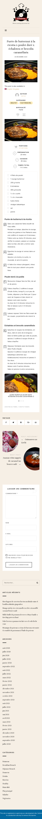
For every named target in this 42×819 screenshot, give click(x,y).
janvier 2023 (7, 663)
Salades (5, 795)
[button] (35, 376)
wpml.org (19, 813)
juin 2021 (6, 711)
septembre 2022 (9, 667)
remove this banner (29, 815)
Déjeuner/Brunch (9, 769)
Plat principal (26, 103)
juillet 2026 (7, 652)
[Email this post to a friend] (35, 422)
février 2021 (7, 726)
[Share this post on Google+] (28, 422)
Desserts (6, 773)
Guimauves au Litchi (21, 440)
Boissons (6, 762)
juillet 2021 (6, 707)
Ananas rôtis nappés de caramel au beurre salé (21, 460)
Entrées (5, 780)
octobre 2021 (7, 696)
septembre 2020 (9, 740)
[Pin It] (20, 422)
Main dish (6, 787)
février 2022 (7, 681)
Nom (7, 523)
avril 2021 (6, 718)
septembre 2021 (8, 700)
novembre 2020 (8, 737)
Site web (9, 544)
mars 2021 (6, 722)
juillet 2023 (7, 659)
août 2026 (6, 648)
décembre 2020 (8, 733)
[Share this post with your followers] (13, 422)
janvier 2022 (7, 685)
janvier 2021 (7, 729)
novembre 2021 (8, 692)
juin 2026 (6, 655)
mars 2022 (7, 678)
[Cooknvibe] (21, 12)
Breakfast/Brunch (9, 765)
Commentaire (12, 493)
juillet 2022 (7, 674)
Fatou (23, 96)
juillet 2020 (7, 744)
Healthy (14, 103)
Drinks (5, 776)
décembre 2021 (8, 689)
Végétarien (6, 798)
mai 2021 (6, 715)
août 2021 (6, 703)
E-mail (8, 534)
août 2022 (6, 670)
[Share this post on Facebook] (6, 422)
